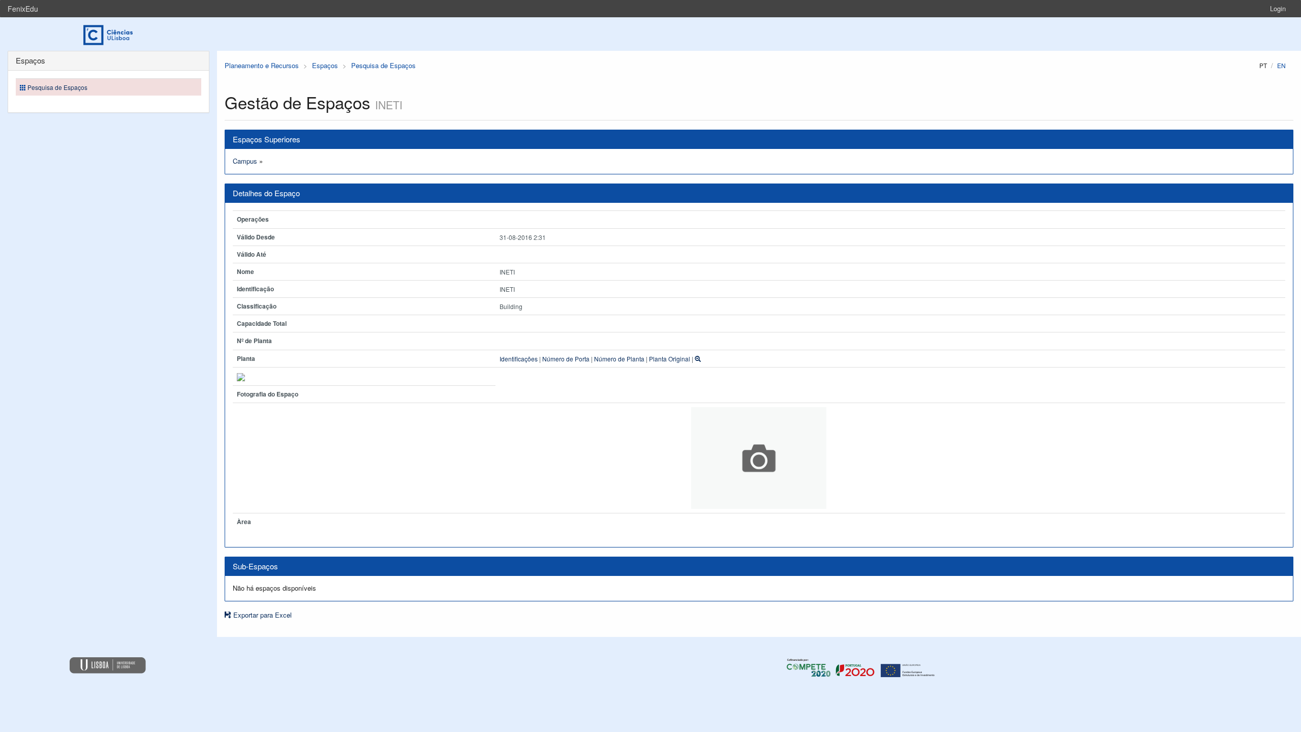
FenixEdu (23, 9)
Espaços (325, 65)
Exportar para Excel (261, 615)
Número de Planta (619, 358)
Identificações (519, 358)
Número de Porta (566, 358)
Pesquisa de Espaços (383, 65)
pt (1263, 65)
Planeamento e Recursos (262, 65)
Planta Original (669, 358)
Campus (245, 161)
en (1281, 65)
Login (1278, 8)
